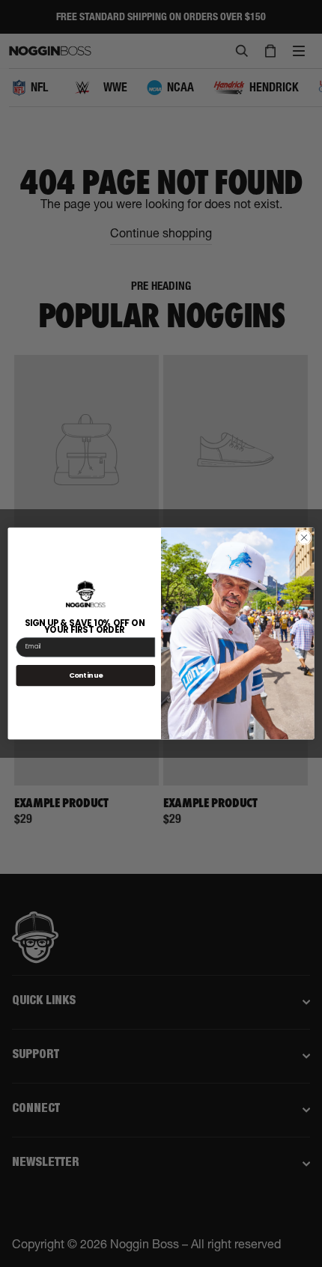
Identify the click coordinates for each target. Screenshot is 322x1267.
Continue (86, 675)
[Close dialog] (304, 537)
